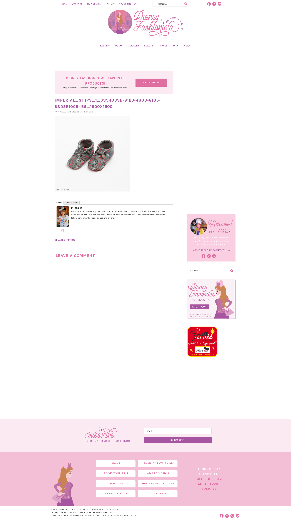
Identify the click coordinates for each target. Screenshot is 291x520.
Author (59, 202)
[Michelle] (63, 225)
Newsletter (94, 3)
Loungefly (158, 493)
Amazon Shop (158, 473)
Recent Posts (72, 202)
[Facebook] (62, 230)
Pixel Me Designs (110, 510)
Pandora (116, 483)
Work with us (221, 250)
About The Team (129, 3)
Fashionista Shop (158, 463)
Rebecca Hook (116, 493)
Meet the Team (209, 479)
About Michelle (202, 250)
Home (63, 3)
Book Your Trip (116, 473)
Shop (110, 3)
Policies (209, 488)
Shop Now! (151, 82)
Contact (77, 3)
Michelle (77, 207)
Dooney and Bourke (158, 483)
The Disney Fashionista (145, 23)
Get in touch (209, 483)
